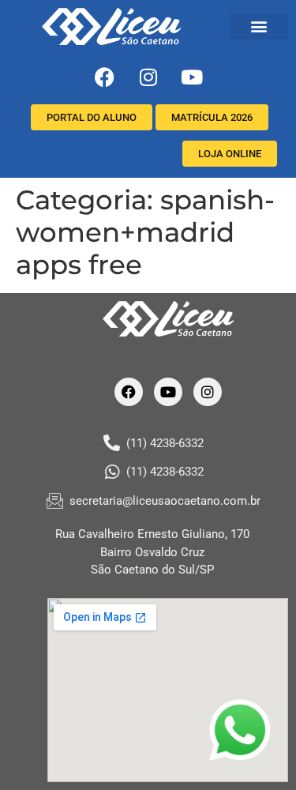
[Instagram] (148, 77)
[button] (259, 26)
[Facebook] (105, 77)
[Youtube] (192, 77)
